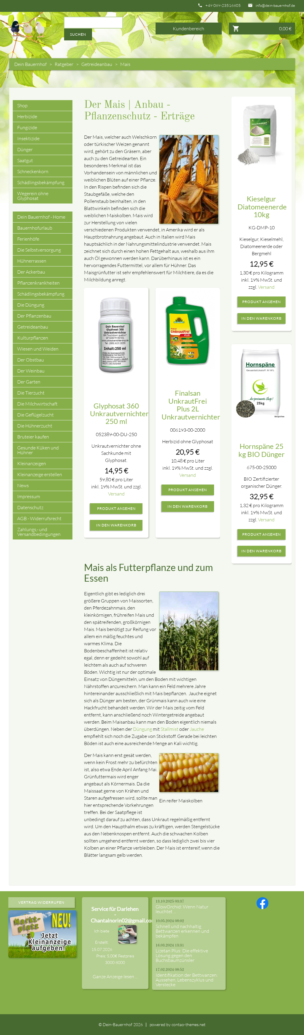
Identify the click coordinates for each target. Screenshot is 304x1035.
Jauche (197, 729)
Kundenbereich (188, 28)
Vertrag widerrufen (41, 902)
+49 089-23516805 (223, 5)
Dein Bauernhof (30, 64)
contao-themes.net (188, 1024)
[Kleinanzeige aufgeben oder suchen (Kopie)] (42, 954)
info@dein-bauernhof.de (275, 5)
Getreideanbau (96, 64)
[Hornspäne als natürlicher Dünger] (260, 382)
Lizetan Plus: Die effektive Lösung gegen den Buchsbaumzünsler (182, 955)
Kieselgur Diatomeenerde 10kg (262, 206)
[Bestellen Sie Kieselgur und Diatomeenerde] (260, 132)
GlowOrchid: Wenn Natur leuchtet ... (182, 909)
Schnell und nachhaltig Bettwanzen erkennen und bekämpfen (182, 931)
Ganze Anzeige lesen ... (115, 976)
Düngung (142, 729)
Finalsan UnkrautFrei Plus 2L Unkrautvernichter (191, 405)
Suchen (78, 34)
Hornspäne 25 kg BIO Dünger (261, 450)
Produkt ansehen (116, 508)
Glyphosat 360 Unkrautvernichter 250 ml (119, 413)
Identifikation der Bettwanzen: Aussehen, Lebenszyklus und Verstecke (187, 980)
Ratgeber (64, 64)
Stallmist (169, 729)
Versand (116, 494)
